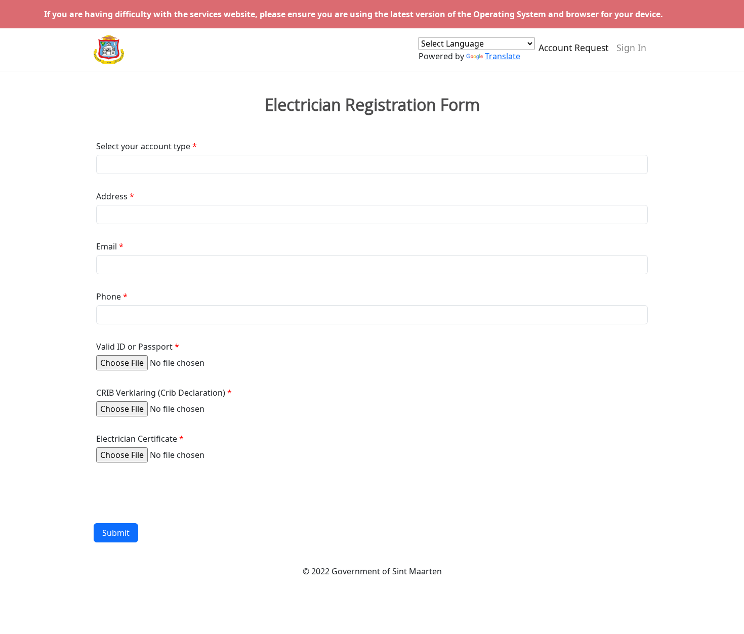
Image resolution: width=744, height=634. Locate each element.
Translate (502, 56)
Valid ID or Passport (134, 346)
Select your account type (143, 146)
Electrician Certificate (136, 438)
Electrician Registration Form (372, 104)
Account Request (573, 47)
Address (112, 196)
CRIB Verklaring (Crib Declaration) (160, 392)
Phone (108, 296)
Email (106, 246)
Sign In (631, 47)
